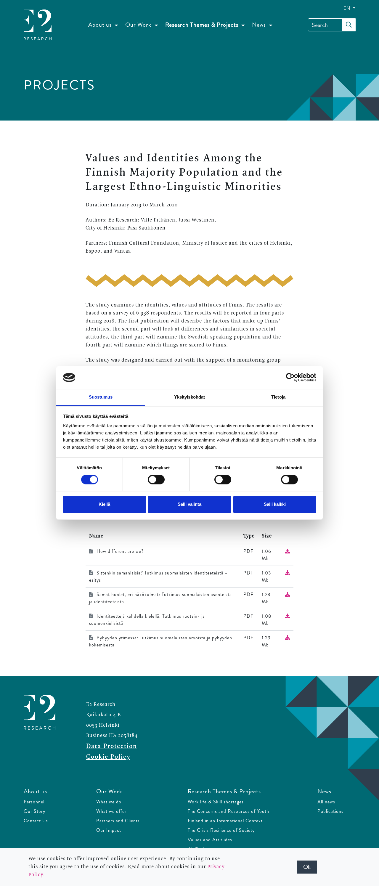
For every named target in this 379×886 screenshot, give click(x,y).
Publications (330, 811)
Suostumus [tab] (101, 396)
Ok (307, 867)
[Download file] (287, 551)
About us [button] (100, 24)
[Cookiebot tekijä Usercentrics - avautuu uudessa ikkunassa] (290, 377)
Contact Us (36, 820)
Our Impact (108, 830)
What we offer (111, 811)
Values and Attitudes (210, 839)
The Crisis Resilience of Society (221, 830)
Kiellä (104, 504)
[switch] (156, 479)
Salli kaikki (275, 504)
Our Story (34, 811)
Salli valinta (189, 504)
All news (326, 801)
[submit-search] (348, 24)
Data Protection (111, 746)
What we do (108, 801)
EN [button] (347, 8)
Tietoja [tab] (278, 396)
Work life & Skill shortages (216, 801)
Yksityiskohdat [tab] (189, 396)
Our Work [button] (139, 24)
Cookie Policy (108, 757)
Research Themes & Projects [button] (202, 24)
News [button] (259, 24)
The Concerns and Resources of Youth (228, 811)
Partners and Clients (118, 820)
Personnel (34, 801)
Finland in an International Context (225, 820)
